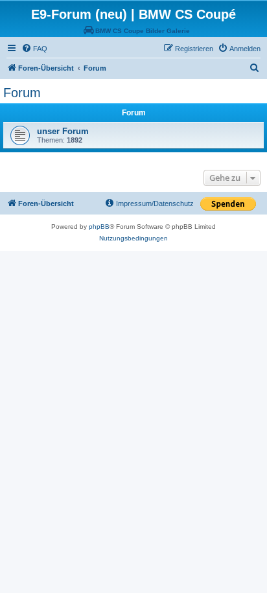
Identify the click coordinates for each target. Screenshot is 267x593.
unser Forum (63, 131)
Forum (22, 93)
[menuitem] (34, 48)
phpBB (99, 226)
